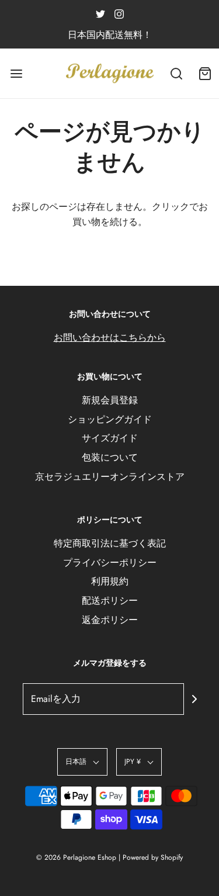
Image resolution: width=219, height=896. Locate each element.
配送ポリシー (110, 600)
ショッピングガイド (110, 419)
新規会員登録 (110, 400)
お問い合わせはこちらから (110, 337)
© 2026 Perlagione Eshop (76, 857)
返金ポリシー (110, 620)
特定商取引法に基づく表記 (110, 543)
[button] (82, 762)
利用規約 (109, 581)
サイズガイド (110, 438)
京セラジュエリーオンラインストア (110, 476)
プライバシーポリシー (110, 562)
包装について (110, 457)
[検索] (176, 73)
